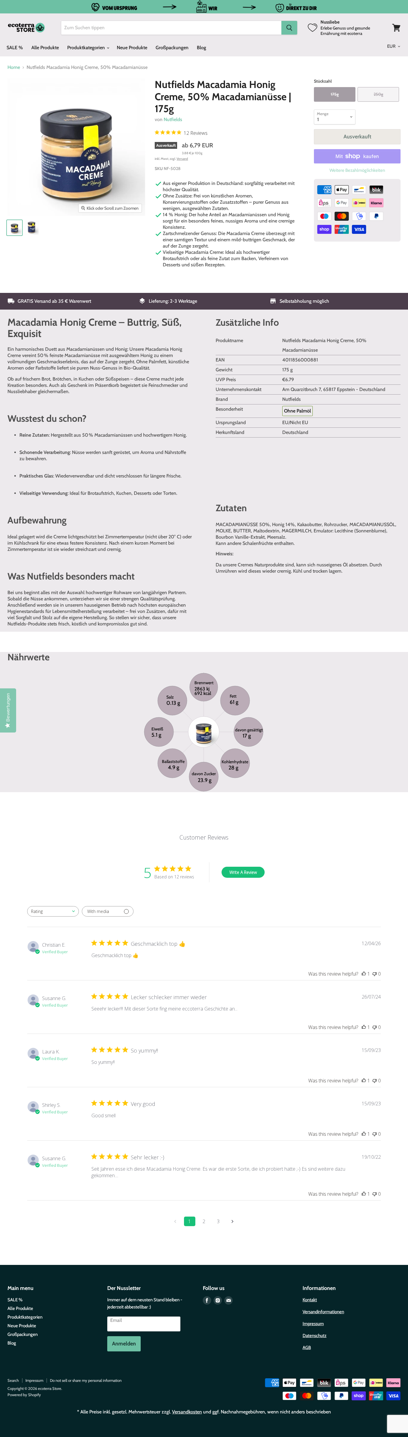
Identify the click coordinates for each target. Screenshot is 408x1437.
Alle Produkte (45, 47)
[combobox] (53, 911)
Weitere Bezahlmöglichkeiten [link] (357, 170)
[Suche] (289, 28)
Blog (201, 47)
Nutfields (173, 119)
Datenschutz (314, 1335)
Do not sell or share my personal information (86, 1380)
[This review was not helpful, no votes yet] (374, 974)
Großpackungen (172, 47)
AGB (307, 1347)
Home (13, 67)
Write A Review (243, 872)
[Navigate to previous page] (175, 1221)
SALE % (15, 47)
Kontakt (310, 1299)
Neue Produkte (132, 47)
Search (13, 1380)
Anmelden (124, 1343)
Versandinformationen (323, 1311)
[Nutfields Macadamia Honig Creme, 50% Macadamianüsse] (14, 227)
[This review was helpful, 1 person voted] (364, 974)
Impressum (313, 1323)
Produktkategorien (86, 47)
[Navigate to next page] (232, 1221)
